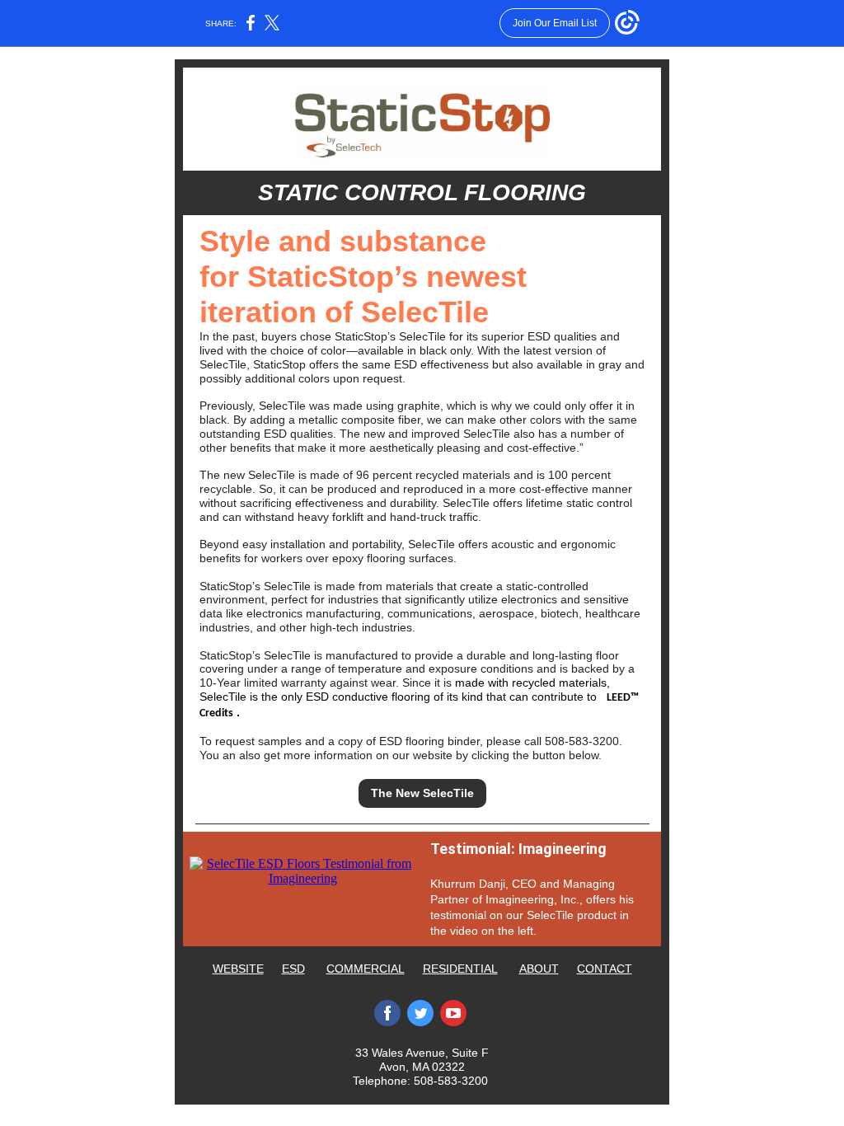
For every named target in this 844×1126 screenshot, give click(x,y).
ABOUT (539, 968)
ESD (293, 968)
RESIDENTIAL (460, 968)
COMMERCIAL (365, 968)
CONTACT (604, 968)
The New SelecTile (422, 793)
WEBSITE (238, 968)
